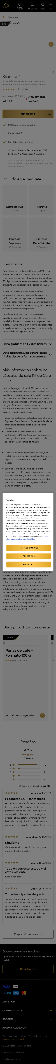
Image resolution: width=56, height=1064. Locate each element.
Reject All (29, 556)
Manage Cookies (28, 548)
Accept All (29, 564)
